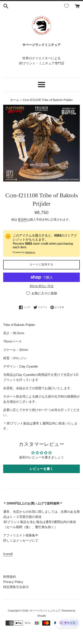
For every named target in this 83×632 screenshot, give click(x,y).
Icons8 (8, 554)
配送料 (22, 219)
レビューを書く (41, 469)
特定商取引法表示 (16, 587)
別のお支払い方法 (41, 286)
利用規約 (9, 576)
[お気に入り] (67, 6)
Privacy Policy (13, 582)
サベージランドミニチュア (45, 610)
